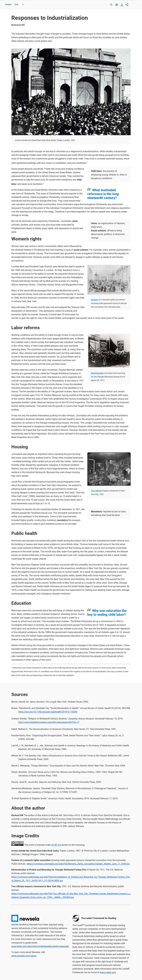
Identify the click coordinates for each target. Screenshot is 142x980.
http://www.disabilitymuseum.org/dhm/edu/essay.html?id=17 (48, 722)
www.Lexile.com (108, 972)
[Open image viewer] (71, 91)
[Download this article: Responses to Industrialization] (121, 5)
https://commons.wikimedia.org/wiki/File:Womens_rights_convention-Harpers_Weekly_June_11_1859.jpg (78, 864)
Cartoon (94, 300)
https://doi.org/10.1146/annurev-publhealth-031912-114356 (47, 711)
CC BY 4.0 (56, 845)
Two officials (96, 491)
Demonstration (97, 373)
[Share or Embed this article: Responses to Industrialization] (126, 5)
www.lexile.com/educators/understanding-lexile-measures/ (40, 946)
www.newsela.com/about (23, 955)
